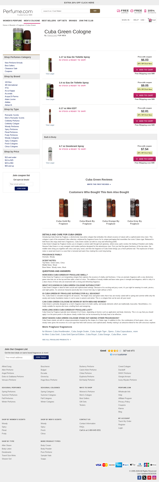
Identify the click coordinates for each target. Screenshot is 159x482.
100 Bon (8, 82)
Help (136, 20)
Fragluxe (52, 35)
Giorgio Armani (124, 376)
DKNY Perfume (124, 373)
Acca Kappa (10, 91)
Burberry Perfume (87, 366)
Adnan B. (8, 105)
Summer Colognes (48, 395)
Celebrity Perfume (12, 121)
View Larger (50, 74)
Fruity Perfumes (11, 135)
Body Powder (46, 449)
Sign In (126, 20)
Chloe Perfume (86, 373)
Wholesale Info (124, 392)
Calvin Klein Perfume (88, 370)
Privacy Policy (124, 402)
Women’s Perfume (87, 392)
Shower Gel (6, 459)
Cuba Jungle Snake (80, 331)
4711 (7, 88)
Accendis (8, 93)
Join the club (86, 21)
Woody (5, 423)
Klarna (121, 408)
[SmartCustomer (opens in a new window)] (118, 354)
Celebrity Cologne (12, 123)
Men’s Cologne (86, 395)
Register (121, 425)
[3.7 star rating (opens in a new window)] (114, 350)
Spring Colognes (47, 392)
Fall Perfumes (7, 398)
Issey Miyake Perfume (127, 380)
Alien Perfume (7, 370)
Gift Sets (62, 21)
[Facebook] (139, 478)
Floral (4, 430)
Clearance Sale (11, 68)
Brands (73, 21)
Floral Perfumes (11, 132)
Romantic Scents (12, 115)
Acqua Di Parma (11, 96)
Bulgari (43, 370)
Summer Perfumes (9, 395)
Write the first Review (98, 184)
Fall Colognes (46, 398)
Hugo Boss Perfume (49, 380)
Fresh (43, 430)
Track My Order (124, 421)
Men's (32, 21)
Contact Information (87, 423)
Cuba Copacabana (123, 331)
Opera (110, 331)
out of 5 (129, 350)
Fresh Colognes (11, 144)
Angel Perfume (8, 373)
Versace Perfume (9, 380)
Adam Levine (10, 99)
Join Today (41, 357)
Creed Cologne (124, 366)
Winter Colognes (47, 402)
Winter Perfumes (9, 402)
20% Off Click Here (145, 64)
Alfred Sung (6, 366)
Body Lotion (6, 449)
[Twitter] (144, 478)
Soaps (43, 459)
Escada (44, 373)
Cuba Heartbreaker (61, 331)
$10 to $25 (9, 160)
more (135, 331)
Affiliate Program (125, 398)
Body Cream (46, 445)
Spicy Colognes (11, 141)
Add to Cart (146, 70)
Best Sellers (49, 21)
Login (120, 428)
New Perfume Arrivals (14, 63)
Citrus (43, 434)
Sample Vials (46, 455)
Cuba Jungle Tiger (98, 331)
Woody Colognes (12, 138)
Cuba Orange (104, 334)
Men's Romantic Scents (14, 118)
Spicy (4, 427)
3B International (11, 85)
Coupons (8, 71)
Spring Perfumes (9, 392)
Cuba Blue (116, 334)
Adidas (7, 102)
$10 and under (10, 157)
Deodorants (6, 452)
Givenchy (45, 376)
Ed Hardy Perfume (87, 380)
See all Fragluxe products (55, 340)
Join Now (21, 188)
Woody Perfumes (12, 126)
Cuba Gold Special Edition (72, 334)
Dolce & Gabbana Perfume (13, 376)
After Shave (6, 445)
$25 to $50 (9, 163)
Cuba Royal (91, 334)
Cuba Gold (54, 334)
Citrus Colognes (11, 146)
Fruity (4, 434)
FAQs (82, 427)
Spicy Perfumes (11, 129)
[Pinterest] (149, 478)
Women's (12, 21)
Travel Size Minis (9, 455)
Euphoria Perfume (87, 376)
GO (95, 11)
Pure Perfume (46, 452)
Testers (82, 405)
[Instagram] (154, 478)
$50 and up (9, 166)
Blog (120, 412)
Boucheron (45, 366)
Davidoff (121, 370)
